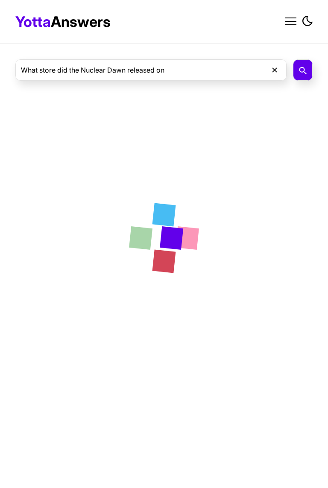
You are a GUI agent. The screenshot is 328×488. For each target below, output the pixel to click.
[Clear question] (274, 70)
